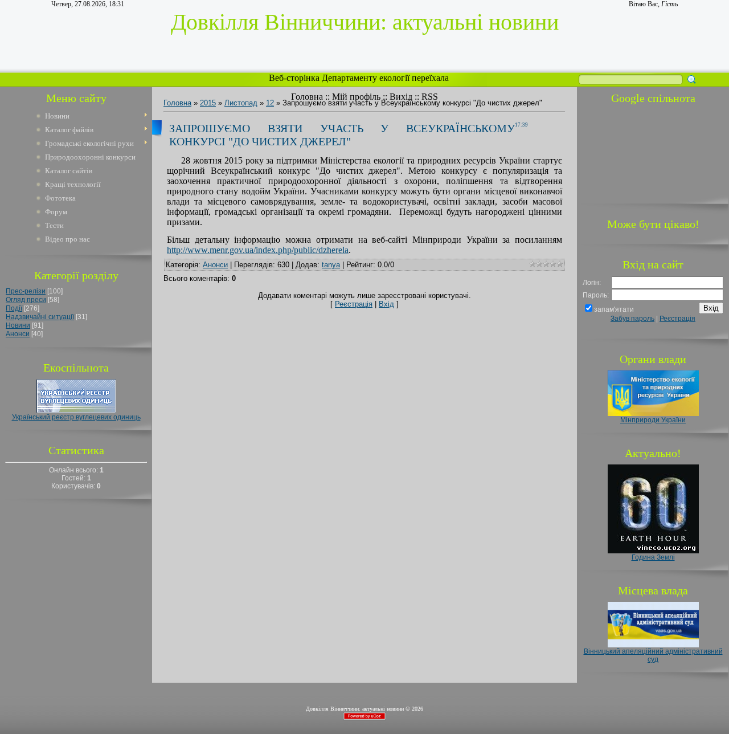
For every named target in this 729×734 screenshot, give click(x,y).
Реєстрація (353, 304)
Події (14, 308)
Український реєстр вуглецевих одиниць (76, 417)
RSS (429, 96)
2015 (208, 103)
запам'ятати (614, 309)
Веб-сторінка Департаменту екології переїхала (360, 78)
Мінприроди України (653, 420)
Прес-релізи (26, 291)
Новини (18, 325)
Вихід (401, 96)
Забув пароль (632, 319)
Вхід (386, 304)
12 (270, 103)
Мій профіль (356, 96)
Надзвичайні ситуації (40, 317)
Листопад (240, 103)
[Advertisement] (653, 152)
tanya (331, 264)
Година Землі (653, 557)
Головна (307, 96)
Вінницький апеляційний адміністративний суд (653, 655)
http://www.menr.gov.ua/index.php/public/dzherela (258, 250)
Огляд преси (26, 300)
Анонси (18, 334)
